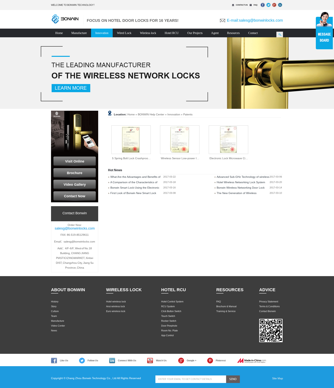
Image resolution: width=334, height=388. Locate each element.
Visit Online (74, 161)
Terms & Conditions (269, 306)
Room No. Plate (169, 330)
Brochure (74, 173)
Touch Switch (168, 316)
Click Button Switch (171, 311)
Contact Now (74, 196)
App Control (167, 335)
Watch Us (161, 360)
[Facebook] (263, 8)
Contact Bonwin (267, 311)
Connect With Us (127, 360)
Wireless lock (148, 33)
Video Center (58, 325)
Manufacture (79, 33)
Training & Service (226, 311)
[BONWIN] (65, 23)
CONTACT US (242, 5)
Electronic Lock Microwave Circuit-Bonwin (235, 158)
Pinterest (221, 360)
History (54, 301)
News (54, 330)
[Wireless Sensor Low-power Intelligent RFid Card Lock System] (179, 139)
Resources (233, 33)
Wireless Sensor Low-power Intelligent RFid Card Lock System (199, 158)
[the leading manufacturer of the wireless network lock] (167, 73)
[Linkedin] (280, 8)
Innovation (101, 33)
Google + (191, 360)
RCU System (168, 306)
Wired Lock (124, 33)
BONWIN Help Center (151, 114)
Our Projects (195, 33)
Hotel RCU (172, 33)
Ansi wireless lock (115, 306)
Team (54, 316)
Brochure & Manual (226, 306)
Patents (188, 114)
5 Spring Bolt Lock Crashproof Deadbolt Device (141, 158)
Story (53, 306)
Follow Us (93, 360)
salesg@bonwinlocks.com (261, 20)
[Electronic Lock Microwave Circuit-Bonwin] (228, 139)
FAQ (255, 5)
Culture (55, 311)
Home (59, 33)
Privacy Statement (268, 301)
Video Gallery (75, 184)
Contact (253, 33)
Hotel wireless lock (116, 301)
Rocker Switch (168, 321)
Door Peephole (169, 325)
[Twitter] (268, 8)
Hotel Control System (172, 301)
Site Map (277, 378)
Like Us (64, 360)
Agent (215, 33)
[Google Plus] (274, 8)
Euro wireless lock (115, 311)
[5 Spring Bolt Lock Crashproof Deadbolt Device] (131, 139)
